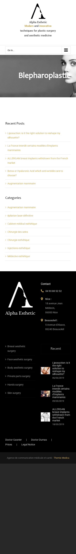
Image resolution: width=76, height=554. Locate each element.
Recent (56, 349)
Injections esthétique (18, 248)
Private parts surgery (18, 376)
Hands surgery (15, 384)
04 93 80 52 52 (53, 291)
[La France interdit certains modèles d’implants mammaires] (45, 394)
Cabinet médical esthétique (22, 223)
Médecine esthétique (18, 256)
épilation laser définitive (20, 215)
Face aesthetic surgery (19, 359)
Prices (8, 444)
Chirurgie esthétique (18, 240)
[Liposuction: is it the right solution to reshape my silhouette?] (45, 370)
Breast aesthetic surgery (16, 348)
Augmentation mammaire (21, 183)
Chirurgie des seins (17, 231)
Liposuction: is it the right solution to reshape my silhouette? (61, 368)
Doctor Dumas (39, 439)
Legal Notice (28, 444)
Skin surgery (14, 393)
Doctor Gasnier (13, 439)
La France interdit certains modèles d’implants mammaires (60, 391)
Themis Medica (61, 458)
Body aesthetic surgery (20, 367)
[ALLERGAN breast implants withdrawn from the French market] (45, 417)
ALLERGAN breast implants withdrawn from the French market (61, 415)
